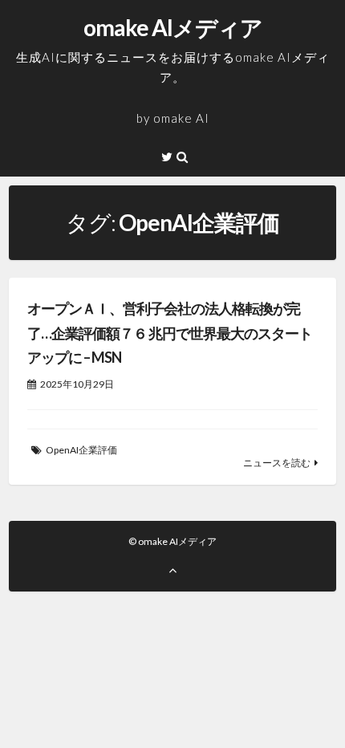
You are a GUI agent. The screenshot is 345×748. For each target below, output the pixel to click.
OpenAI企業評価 (81, 450)
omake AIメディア (172, 27)
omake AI (181, 118)
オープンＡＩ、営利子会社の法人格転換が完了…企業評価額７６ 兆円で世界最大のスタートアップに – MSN (169, 332)
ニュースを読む (276, 463)
